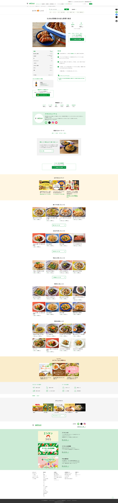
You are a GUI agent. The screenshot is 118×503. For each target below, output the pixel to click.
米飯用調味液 (45, 493)
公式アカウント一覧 (80, 426)
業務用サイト (77, 472)
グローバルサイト (74, 500)
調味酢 (44, 474)
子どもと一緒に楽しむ (80, 12)
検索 (66, 9)
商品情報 (44, 472)
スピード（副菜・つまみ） (71, 12)
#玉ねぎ (73, 33)
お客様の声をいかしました (68, 473)
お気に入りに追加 (77, 39)
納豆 (43, 494)
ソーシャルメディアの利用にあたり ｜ (62, 500)
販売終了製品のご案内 (68, 474)
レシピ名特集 (34, 478)
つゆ (43, 481)
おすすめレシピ (34, 473)
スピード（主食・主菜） (61, 12)
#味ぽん (81, 33)
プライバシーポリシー (52, 500)
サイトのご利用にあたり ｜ (45, 500)
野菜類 (33, 395)
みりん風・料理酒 (45, 478)
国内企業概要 (56, 473)
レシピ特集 (33, 474)
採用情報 (55, 478)
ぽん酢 (44, 477)
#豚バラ (69, 33)
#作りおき (77, 33)
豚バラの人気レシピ (43, 6)
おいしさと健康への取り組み (58, 477)
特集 (76, 473)
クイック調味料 (45, 486)
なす (50, 12)
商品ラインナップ (77, 474)
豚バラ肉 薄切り (36, 53)
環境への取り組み (56, 474)
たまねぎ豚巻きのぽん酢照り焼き (51, 6)
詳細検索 (73, 9)
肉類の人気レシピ (38, 6)
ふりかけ (44, 489)
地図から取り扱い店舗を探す (68, 478)
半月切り (72, 53)
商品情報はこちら (43, 83)
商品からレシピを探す (35, 477)
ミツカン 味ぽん (36, 65)
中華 (43, 485)
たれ (43, 482)
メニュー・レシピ (32, 6)
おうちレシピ (34, 472)
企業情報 (55, 472)
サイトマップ (69, 500)
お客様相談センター (67, 472)
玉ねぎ (38, 395)
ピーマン (54, 12)
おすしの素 (44, 490)
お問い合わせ (66, 477)
